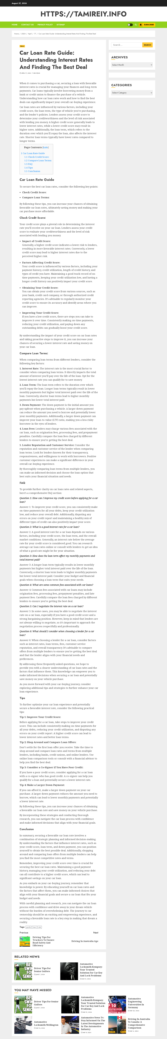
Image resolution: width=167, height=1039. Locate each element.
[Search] (135, 24)
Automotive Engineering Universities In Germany (136, 1003)
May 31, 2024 (86, 979)
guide (28, 927)
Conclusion (32, 171)
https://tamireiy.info (83, 14)
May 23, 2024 (134, 1011)
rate (39, 927)
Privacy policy (45, 24)
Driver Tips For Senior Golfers (42, 970)
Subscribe (149, 24)
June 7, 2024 (40, 974)
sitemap (61, 24)
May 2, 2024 (134, 1031)
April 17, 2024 (26, 73)
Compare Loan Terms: (38, 160)
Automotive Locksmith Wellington (46, 1023)
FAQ (28, 163)
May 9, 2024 (87, 1033)
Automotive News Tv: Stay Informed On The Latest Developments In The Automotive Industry (93, 1023)
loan (34, 927)
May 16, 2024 (40, 1028)
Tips (28, 167)
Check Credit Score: (36, 156)
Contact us (27, 24)
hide (45, 147)
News (22, 46)
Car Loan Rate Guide (33, 153)
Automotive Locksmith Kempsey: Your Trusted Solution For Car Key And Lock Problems (91, 970)
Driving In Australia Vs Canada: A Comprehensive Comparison (139, 1023)
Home (14, 24)
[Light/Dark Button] (130, 24)
